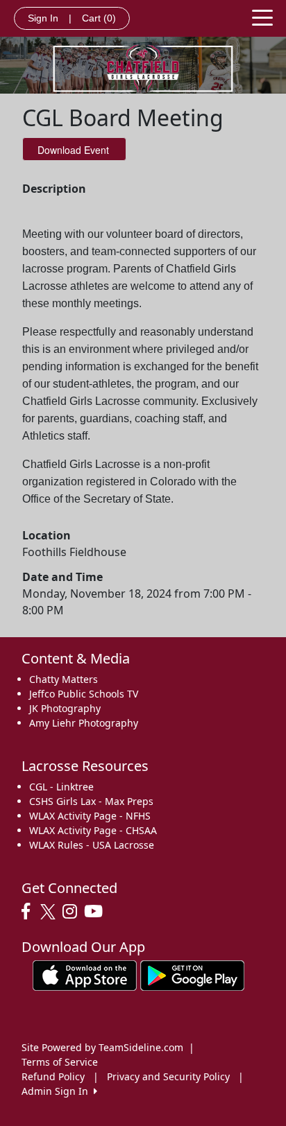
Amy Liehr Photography (83, 722)
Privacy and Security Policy (168, 1076)
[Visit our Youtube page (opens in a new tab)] (97, 912)
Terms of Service (60, 1061)
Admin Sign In (58, 1091)
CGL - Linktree (61, 786)
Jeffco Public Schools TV (83, 693)
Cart (99, 18)
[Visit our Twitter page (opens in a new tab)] (49, 911)
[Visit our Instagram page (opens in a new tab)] (73, 912)
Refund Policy (53, 1076)
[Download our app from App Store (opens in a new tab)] (85, 974)
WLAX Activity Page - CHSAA (93, 830)
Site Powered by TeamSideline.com (102, 1047)
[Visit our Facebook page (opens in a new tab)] (29, 912)
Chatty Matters (63, 679)
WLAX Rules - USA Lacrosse (91, 844)
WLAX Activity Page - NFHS (90, 815)
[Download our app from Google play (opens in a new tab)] (192, 974)
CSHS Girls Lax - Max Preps (91, 801)
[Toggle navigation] (262, 16)
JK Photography (65, 708)
